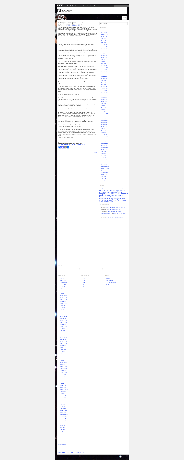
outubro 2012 (104, 76)
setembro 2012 (104, 78)
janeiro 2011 (104, 116)
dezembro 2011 (104, 92)
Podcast (112, 197)
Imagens (101, 195)
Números (107, 197)
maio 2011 (103, 107)
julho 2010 (103, 128)
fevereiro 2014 (104, 46)
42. (59, 444)
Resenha (105, 200)
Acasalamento (60, 150)
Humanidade (90, 5)
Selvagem (80, 150)
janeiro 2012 (104, 90)
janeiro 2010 (104, 139)
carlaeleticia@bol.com (106, 213)
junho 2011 (103, 105)
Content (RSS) (63, 444)
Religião (101, 200)
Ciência (79, 25)
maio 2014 (103, 40)
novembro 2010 (104, 120)
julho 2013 (103, 59)
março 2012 (104, 86)
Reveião (110, 200)
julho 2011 (103, 103)
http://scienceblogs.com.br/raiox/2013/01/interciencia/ (71, 144)
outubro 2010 (104, 122)
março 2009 (104, 160)
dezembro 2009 (105, 141)
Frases (112, 194)
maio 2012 (103, 82)
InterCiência (76, 150)
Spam (114, 200)
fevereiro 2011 (104, 113)
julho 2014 (103, 38)
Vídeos (85, 150)
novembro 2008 (105, 168)
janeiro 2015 (104, 32)
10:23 (109, 189)
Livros (113, 195)
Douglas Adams (116, 192)
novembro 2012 (104, 74)
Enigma (102, 194)
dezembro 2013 (105, 48)
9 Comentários (74, 25)
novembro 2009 (105, 143)
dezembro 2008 (105, 166)
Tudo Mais (96, 5)
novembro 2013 (104, 51)
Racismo (123, 198)
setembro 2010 (104, 124)
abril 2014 (103, 42)
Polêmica (120, 197)
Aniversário (124, 189)
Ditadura (108, 192)
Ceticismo (102, 190)
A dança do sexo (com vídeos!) (71, 23)
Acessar (108, 278)
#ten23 (101, 189)
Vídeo (107, 201)
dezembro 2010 (105, 118)
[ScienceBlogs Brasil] (65, 11)
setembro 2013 (104, 55)
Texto (119, 200)
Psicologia (119, 198)
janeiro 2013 (104, 69)
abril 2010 (103, 132)
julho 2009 (103, 151)
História (116, 194)
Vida (84, 5)
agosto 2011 (104, 101)
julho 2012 (103, 80)
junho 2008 (103, 178)
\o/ (114, 201)
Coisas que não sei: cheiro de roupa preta (115, 207)
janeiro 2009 (104, 164)
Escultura (107, 194)
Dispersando (102, 192)
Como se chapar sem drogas (115, 209)
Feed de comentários (111, 282)
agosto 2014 (104, 36)
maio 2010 (103, 130)
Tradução (124, 200)
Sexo (83, 150)
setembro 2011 (104, 99)
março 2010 (104, 134)
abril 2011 (103, 109)
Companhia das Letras (117, 190)
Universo (76, 5)
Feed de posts (109, 280)
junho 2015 (103, 30)
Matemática (119, 195)
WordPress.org (109, 284)
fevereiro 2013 (104, 67)
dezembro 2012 (104, 72)
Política (124, 197)
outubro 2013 (104, 53)
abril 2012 (103, 84)
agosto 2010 (104, 126)
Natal (82, 269)
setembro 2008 (104, 172)
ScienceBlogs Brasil (68, 5)
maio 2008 (103, 180)
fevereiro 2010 (104, 137)
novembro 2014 (104, 34)
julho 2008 (103, 176)
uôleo (100, 201)
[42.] (71, 19)
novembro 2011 (104, 95)
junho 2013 (103, 61)
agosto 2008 (104, 174)
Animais (70, 150)
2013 (115, 189)
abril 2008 (103, 183)
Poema (116, 197)
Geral (71, 269)
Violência (104, 201)
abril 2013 (103, 63)
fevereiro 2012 (104, 88)
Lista (110, 195)
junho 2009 (103, 153)
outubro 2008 (104, 170)
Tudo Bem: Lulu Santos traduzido (115, 217)
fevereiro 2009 (104, 162)
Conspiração (124, 190)
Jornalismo (106, 195)
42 (112, 188)
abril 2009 (103, 157)
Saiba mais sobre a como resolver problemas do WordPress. (71, 452)
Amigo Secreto (65, 150)
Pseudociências (112, 198)
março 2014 (104, 44)
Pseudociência (103, 198)
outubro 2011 (104, 97)
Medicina (102, 197)
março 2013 (104, 65)
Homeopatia (123, 194)
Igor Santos (68, 25)
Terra (81, 5)
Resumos (95, 269)
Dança (73, 150)
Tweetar (95, 152)
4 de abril (106, 189)
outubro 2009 (104, 145)
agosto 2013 (104, 57)
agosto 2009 (104, 149)
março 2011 (104, 111)
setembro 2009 (104, 147)
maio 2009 (103, 155)
